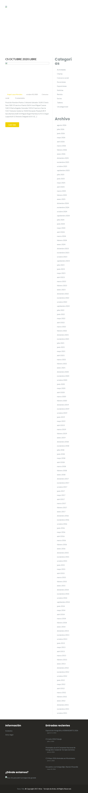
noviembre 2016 (63, 520)
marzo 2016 (61, 540)
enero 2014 (61, 627)
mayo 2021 (61, 351)
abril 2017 (61, 499)
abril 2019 (61, 425)
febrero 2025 (62, 195)
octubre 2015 (62, 561)
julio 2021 (60, 343)
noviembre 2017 (63, 483)
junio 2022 (61, 314)
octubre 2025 (62, 166)
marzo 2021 (61, 359)
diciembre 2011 (63, 705)
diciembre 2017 (63, 479)
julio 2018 (60, 450)
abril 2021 (61, 355)
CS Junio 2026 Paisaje (54, 739)
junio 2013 (61, 643)
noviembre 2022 (63, 298)
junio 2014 (61, 606)
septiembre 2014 (63, 602)
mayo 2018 (61, 458)
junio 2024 (61, 224)
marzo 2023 (61, 281)
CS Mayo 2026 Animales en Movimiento (60, 758)
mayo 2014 (61, 610)
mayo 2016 (61, 532)
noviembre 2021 (63, 339)
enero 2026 (61, 154)
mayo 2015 (61, 569)
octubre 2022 (62, 302)
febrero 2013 (62, 660)
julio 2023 (60, 265)
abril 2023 (61, 277)
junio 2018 (61, 454)
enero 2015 (61, 586)
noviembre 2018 (63, 446)
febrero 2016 (62, 544)
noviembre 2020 (63, 376)
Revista (59, 94)
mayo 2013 (61, 647)
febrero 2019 (62, 433)
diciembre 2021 (63, 335)
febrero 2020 (62, 401)
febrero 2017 (62, 507)
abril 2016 (61, 536)
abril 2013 (61, 651)
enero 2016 (61, 549)
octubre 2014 (62, 598)
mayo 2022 (61, 318)
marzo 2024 (61, 236)
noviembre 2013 (63, 635)
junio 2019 (61, 417)
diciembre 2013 (63, 631)
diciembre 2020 (63, 372)
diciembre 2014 (63, 590)
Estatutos (8, 731)
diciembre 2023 (63, 248)
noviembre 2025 (63, 162)
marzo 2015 (61, 577)
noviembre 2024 (63, 207)
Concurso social (63, 78)
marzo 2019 (61, 429)
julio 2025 (60, 174)
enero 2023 (61, 290)
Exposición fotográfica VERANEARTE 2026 (62, 730)
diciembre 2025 (63, 158)
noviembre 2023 (63, 253)
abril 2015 (61, 573)
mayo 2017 (61, 495)
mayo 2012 (61, 684)
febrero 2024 (62, 240)
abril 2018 (61, 462)
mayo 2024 (61, 228)
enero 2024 (61, 244)
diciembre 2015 (63, 553)
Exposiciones (62, 86)
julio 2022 (60, 310)
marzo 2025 (61, 191)
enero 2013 (61, 664)
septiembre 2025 (63, 170)
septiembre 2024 (63, 216)
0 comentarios (20, 98)
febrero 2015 (62, 581)
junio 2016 (61, 528)
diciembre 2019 (63, 405)
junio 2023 (61, 269)
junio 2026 (61, 133)
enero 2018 (61, 475)
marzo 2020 (61, 396)
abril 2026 (61, 142)
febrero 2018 (62, 470)
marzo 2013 (61, 655)
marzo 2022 (61, 327)
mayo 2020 (61, 388)
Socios (59, 98)
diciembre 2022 (63, 294)
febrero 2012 (62, 697)
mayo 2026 (61, 137)
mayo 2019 (61, 421)
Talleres (60, 102)
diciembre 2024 (63, 203)
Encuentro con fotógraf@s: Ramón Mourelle (62, 767)
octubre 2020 (62, 380)
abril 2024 (61, 232)
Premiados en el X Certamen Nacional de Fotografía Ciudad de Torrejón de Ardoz (60, 748)
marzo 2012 (61, 692)
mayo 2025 (61, 183)
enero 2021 (61, 368)
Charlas (60, 74)
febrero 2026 (62, 150)
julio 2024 (60, 220)
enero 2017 (61, 512)
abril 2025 (61, 187)
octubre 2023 (62, 257)
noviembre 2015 (63, 557)
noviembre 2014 (63, 594)
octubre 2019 (62, 413)
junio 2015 (61, 565)
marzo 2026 (61, 146)
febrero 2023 (62, 285)
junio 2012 (61, 680)
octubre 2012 (62, 676)
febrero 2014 (62, 623)
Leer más (12, 125)
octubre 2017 (62, 487)
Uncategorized (62, 107)
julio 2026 (60, 129)
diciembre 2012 (63, 668)
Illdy (22, 789)
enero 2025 (61, 199)
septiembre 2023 (63, 261)
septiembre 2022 (63, 306)
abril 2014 (61, 614)
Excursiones (61, 82)
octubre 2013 (62, 639)
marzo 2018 (61, 466)
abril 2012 (61, 688)
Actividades (61, 70)
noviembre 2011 (63, 709)
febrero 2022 (62, 331)
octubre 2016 (62, 524)
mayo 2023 (61, 273)
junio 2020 (61, 384)
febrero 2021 (62, 364)
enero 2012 (61, 701)
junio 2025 (61, 179)
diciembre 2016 (63, 516)
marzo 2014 (61, 618)
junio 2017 (61, 491)
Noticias (60, 90)
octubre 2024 (62, 211)
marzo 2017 (61, 503)
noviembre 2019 (63, 409)
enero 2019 (61, 438)
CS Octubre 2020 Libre (21, 59)
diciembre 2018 (63, 442)
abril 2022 (61, 322)
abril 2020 (61, 392)
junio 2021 (61, 347)
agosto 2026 (61, 125)
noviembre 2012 (63, 672)
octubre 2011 (62, 713)
